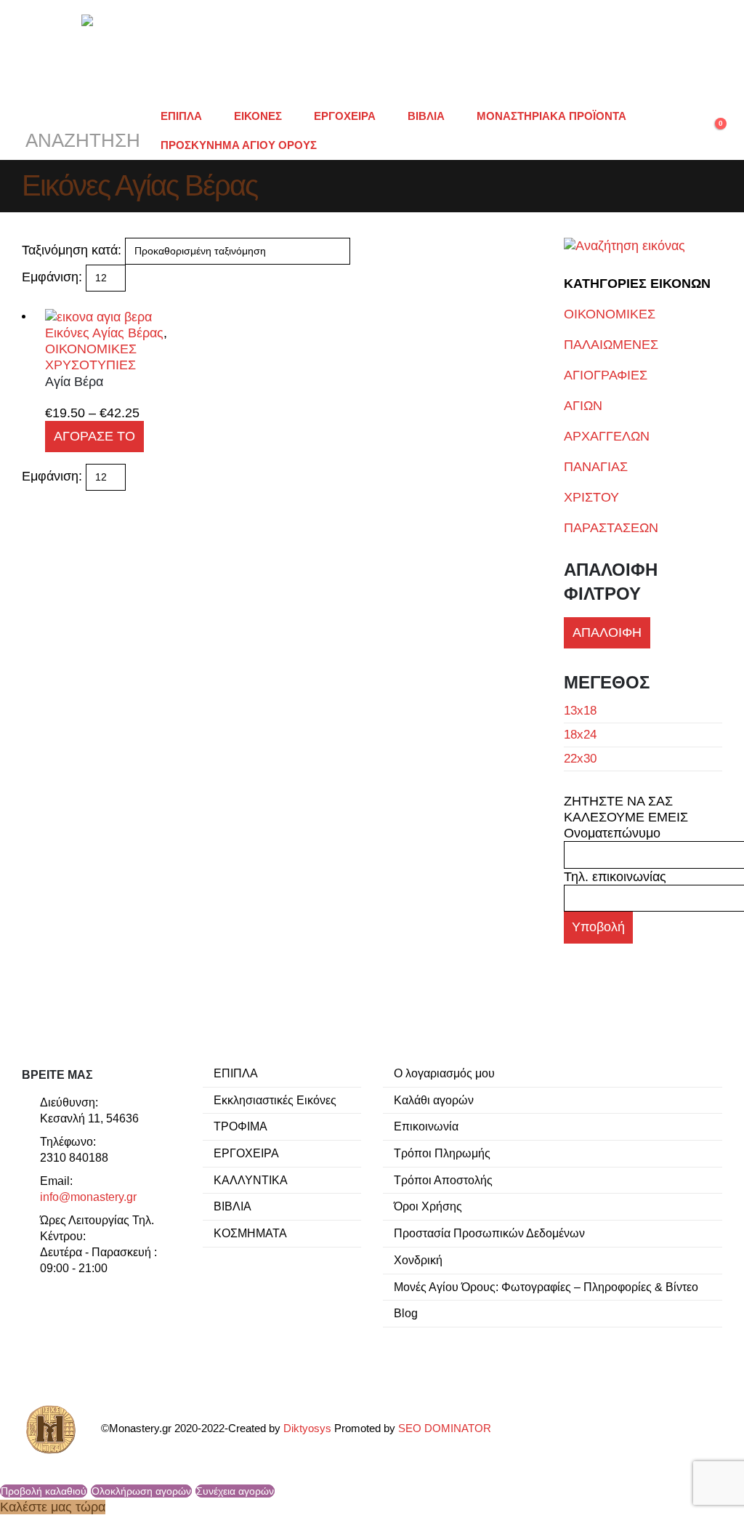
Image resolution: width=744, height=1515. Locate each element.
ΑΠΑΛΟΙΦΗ (607, 632)
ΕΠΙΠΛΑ (181, 116)
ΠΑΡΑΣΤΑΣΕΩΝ (611, 528)
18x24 (580, 735)
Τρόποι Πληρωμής (442, 1153)
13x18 (580, 711)
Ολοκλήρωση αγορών (141, 1491)
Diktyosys (307, 1429)
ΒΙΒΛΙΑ (426, 116)
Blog (406, 1312)
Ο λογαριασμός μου (444, 1073)
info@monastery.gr (88, 1196)
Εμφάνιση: (52, 277)
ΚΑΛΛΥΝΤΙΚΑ (251, 1179)
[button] (81, 130)
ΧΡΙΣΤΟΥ (591, 497)
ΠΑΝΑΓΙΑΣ (596, 466)
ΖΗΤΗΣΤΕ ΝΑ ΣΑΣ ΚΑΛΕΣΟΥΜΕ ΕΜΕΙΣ (626, 809)
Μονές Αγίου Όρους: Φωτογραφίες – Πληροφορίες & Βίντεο (546, 1286)
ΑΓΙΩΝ (583, 405)
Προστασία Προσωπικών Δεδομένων (489, 1232)
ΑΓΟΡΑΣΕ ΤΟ (94, 436)
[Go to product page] (120, 316)
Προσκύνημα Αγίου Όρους (239, 145)
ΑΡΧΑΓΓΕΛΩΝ (607, 436)
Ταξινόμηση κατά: (71, 250)
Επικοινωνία (426, 1126)
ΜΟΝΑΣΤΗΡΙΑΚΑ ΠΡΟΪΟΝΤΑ (551, 116)
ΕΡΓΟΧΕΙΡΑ (345, 116)
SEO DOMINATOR (444, 1429)
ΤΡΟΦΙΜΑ (240, 1126)
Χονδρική (418, 1259)
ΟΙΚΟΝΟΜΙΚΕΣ (609, 314)
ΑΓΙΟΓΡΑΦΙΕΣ (605, 375)
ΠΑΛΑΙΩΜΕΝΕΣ (611, 344)
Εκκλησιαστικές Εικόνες (275, 1099)
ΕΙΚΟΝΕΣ (258, 116)
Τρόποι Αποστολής (443, 1179)
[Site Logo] (372, 51)
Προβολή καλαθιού (43, 1491)
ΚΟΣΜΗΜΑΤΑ (250, 1232)
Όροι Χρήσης (428, 1206)
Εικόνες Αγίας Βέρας (104, 333)
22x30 (580, 758)
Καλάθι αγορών (434, 1099)
